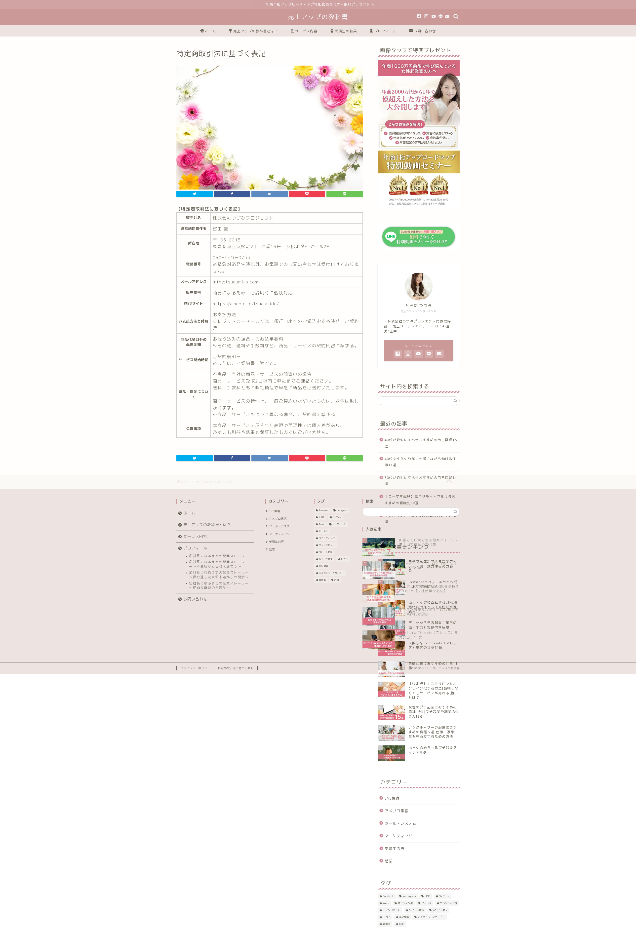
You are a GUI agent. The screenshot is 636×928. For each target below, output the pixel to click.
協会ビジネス (440, 910)
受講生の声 (394, 848)
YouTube (444, 896)
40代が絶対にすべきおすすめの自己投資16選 (421, 443)
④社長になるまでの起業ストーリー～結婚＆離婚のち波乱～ (219, 585)
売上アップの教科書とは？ (255, 31)
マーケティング (398, 836)
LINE (427, 896)
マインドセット (391, 910)
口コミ (386, 917)
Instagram (409, 896)
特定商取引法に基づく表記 (236, 668)
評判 (401, 924)
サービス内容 (306, 31)
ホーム (210, 31)
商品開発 (404, 917)
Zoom (386, 903)
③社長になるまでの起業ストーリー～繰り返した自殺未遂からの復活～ (219, 574)
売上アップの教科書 (318, 17)
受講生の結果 (346, 31)
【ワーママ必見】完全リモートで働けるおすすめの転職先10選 (420, 499)
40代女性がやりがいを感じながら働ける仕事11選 (420, 461)
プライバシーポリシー (195, 668)
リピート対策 (416, 910)
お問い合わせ (425, 31)
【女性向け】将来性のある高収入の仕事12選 (420, 518)
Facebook (388, 896)
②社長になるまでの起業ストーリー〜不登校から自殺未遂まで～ (217, 564)
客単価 (386, 924)
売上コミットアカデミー (431, 917)
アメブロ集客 (396, 810)
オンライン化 (405, 903)
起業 (389, 861)
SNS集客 (392, 798)
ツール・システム (400, 823)
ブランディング (448, 903)
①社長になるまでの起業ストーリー (219, 555)
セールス (426, 903)
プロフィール (385, 31)
